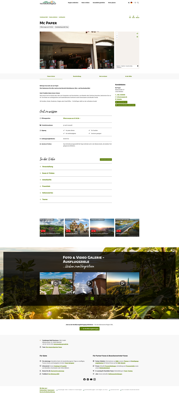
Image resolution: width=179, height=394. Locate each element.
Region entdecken (73, 2)
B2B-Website (121, 363)
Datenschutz (43, 390)
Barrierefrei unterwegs (57, 371)
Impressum (51, 390)
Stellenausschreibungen (115, 374)
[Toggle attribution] (138, 66)
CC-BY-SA (112, 68)
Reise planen (112, 2)
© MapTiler (123, 66)
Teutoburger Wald (44, 17)
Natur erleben (85, 2)
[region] (127, 50)
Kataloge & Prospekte (60, 366)
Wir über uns (43, 388)
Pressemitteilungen (110, 366)
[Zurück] (86, 298)
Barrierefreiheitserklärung (47, 392)
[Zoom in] (117, 33)
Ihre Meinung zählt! (53, 374)
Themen (126, 361)
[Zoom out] (117, 35)
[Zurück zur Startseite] (48, 3)
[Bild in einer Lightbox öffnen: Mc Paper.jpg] (77, 50)
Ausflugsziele (62, 17)
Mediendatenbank (104, 368)
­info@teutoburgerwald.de (61, 344)
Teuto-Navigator (69, 363)
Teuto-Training (128, 371)
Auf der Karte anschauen (105, 159)
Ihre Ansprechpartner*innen (54, 347)
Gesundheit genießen (99, 2)
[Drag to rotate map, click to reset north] (117, 37)
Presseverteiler (130, 366)
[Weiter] (92, 298)
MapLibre (118, 66)
